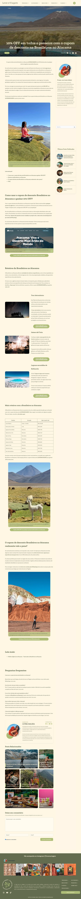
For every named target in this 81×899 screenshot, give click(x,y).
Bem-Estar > (65, 882)
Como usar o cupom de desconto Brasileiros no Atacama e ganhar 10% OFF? (27, 175)
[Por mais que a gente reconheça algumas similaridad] (10, 870)
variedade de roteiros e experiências (30, 273)
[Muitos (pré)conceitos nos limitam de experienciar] (46, 870)
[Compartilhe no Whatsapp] (70, 53)
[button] (74, 3)
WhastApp (14, 217)
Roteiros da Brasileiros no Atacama (17, 177)
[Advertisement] (66, 116)
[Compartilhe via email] (73, 53)
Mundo (7, 53)
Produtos (54, 3)
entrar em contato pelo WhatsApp (29, 567)
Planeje (63, 3)
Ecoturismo (34, 3)
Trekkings (25, 3)
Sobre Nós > (74, 885)
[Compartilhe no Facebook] (67, 53)
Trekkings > (65, 880)
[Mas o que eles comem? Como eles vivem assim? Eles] (22, 870)
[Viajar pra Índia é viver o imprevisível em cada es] (70, 870)
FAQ (9, 181)
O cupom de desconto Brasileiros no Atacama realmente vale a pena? (25, 179)
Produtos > (74, 882)
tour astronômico (36, 310)
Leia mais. (13, 681)
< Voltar (9, 8)
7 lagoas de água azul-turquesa (41, 373)
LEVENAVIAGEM (32, 62)
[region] (40, 895)
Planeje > (64, 885)
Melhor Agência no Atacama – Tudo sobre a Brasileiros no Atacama (24, 656)
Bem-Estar (45, 3)
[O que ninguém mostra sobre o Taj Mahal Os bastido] (58, 870)
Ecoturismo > (75, 880)
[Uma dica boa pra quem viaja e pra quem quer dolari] (34, 870)
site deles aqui (21, 414)
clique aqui (12, 285)
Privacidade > (65, 888)
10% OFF (45, 86)
